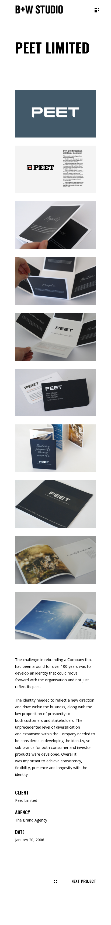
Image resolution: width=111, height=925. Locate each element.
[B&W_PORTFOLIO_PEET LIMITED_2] (55, 169)
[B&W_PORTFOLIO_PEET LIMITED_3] (55, 225)
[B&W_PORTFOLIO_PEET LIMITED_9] (55, 560)
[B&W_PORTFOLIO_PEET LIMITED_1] (55, 114)
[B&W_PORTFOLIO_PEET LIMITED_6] (55, 393)
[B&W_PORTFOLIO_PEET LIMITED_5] (55, 337)
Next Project (83, 881)
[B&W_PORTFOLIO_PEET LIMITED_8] (55, 504)
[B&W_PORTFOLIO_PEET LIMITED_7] (55, 448)
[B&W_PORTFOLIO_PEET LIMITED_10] (55, 616)
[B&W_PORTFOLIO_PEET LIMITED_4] (55, 281)
